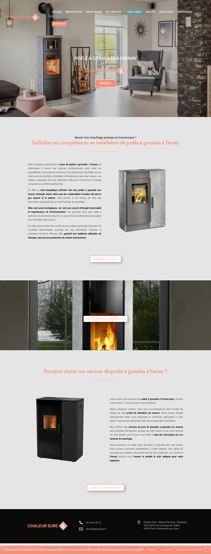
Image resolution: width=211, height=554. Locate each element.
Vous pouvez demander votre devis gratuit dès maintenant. (146, 420)
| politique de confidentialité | (189, 549)
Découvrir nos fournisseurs (105, 318)
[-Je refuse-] (207, 549)
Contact (105, 83)
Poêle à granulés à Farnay (105, 58)
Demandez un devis (105, 258)
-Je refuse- (166, 549)
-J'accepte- (151, 549)
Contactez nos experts (105, 487)
